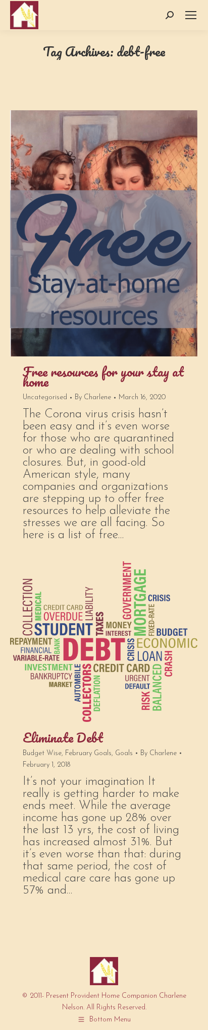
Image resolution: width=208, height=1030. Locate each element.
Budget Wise (42, 753)
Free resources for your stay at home (103, 376)
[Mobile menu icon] (191, 15)
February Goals (88, 753)
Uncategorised (45, 397)
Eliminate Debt (63, 737)
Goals (124, 753)
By (93, 397)
